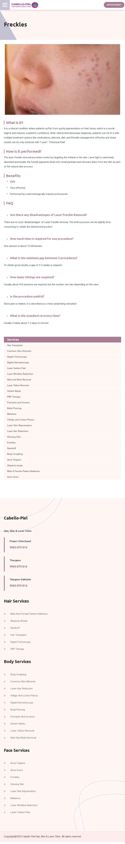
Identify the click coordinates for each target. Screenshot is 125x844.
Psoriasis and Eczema (18, 402)
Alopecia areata (15, 465)
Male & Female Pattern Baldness (23, 471)
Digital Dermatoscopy (18, 362)
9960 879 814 (18, 547)
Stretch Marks (14, 391)
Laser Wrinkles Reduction (20, 374)
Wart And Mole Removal (23, 737)
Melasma (11, 414)
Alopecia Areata (19, 620)
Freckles (11, 442)
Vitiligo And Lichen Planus (24, 695)
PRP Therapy (13, 397)
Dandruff (11, 448)
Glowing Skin (14, 437)
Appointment (114, 5)
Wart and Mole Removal (19, 379)
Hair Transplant (14, 345)
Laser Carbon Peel (16, 368)
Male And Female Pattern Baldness (29, 613)
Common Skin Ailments (19, 351)
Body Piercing (14, 408)
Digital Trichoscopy (17, 357)
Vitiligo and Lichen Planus (20, 419)
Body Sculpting (15, 454)
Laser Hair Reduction (17, 431)
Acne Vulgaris (14, 460)
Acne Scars (13, 477)
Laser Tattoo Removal (18, 385)
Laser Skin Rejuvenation (19, 425)
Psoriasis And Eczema (22, 716)
